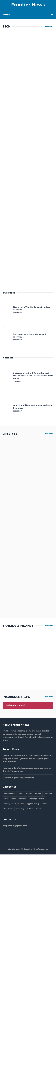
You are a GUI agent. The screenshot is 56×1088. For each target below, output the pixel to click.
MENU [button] (6, 14)
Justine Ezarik (14, 553)
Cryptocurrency (33, 804)
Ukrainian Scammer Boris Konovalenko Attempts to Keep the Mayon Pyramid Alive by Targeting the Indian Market (27, 758)
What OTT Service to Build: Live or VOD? (25, 261)
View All (49, 434)
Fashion (30, 809)
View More (48, 26)
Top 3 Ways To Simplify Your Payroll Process (26, 45)
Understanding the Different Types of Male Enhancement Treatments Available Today (33, 376)
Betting (38, 793)
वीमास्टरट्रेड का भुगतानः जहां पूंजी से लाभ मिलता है (28, 638)
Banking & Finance (36, 799)
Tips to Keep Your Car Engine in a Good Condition (31, 308)
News (6, 799)
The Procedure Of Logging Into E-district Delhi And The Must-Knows (26, 177)
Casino (21, 804)
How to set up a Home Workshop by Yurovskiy (30, 335)
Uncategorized (10, 804)
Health (13, 799)
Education (47, 793)
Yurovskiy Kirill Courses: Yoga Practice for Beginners (32, 406)
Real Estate (8, 809)
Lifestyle (28, 793)
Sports (44, 804)
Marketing (19, 809)
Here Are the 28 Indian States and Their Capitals (27, 219)
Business (22, 799)
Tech (20, 793)
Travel (38, 809)
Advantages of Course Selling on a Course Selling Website (27, 90)
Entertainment (10, 793)
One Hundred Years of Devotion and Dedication (24, 130)
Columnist (12, 467)
